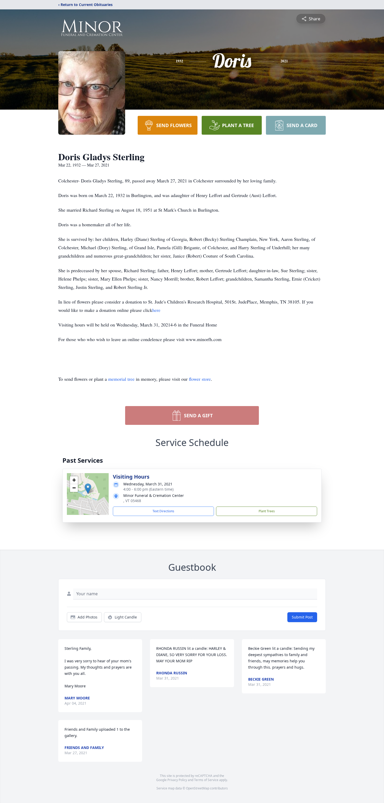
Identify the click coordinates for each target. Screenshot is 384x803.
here (156, 310)
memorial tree (121, 379)
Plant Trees (267, 511)
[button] (88, 488)
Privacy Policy (177, 780)
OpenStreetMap (197, 788)
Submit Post (302, 617)
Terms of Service (206, 780)
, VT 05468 (132, 500)
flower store (200, 379)
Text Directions (163, 511)
